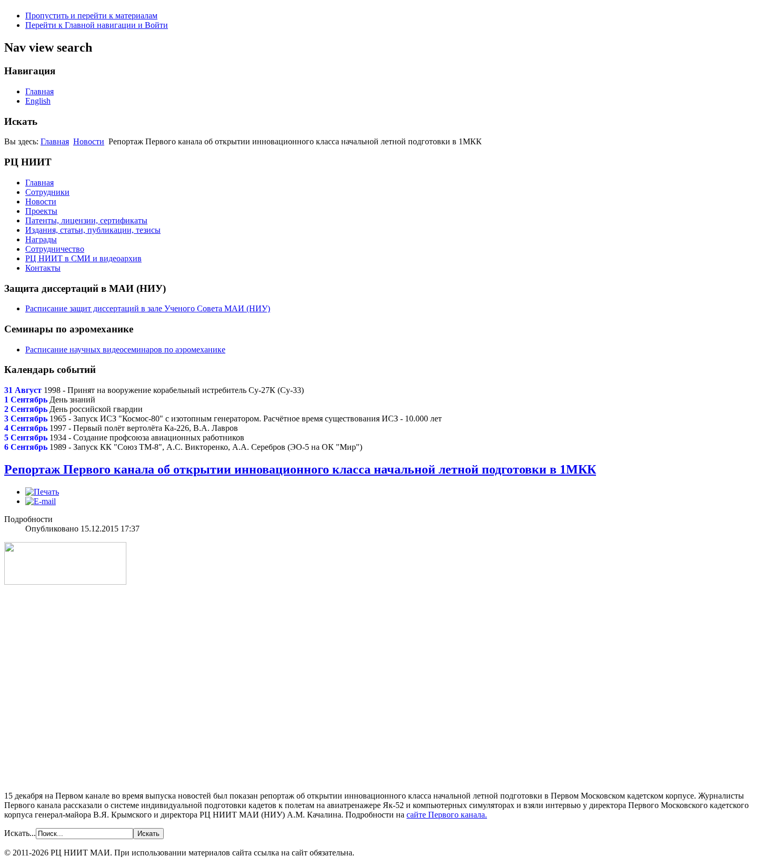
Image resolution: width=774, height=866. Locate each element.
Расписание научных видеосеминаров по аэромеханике (125, 349)
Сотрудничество (54, 248)
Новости (88, 141)
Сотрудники (47, 192)
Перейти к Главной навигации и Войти (96, 25)
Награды (41, 239)
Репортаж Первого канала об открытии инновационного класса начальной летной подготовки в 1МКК (300, 469)
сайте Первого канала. (446, 814)
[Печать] (42, 491)
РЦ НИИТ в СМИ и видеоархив (83, 258)
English (38, 100)
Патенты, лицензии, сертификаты (86, 220)
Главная (39, 91)
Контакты (43, 267)
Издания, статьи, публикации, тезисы (93, 229)
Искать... (20, 833)
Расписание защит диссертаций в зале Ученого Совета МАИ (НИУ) (147, 308)
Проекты (41, 210)
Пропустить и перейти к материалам (91, 15)
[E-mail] (40, 501)
